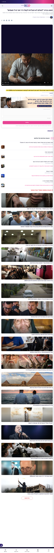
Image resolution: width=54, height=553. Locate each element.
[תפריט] (51, 6)
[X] (6, 20)
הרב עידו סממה (44, 95)
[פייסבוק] (9, 20)
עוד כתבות (27, 498)
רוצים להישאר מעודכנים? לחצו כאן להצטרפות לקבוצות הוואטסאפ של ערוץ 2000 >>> (29, 90)
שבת (51, 95)
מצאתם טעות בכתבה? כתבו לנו (47, 92)
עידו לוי (48, 17)
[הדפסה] (12, 20)
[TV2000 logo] (27, 5)
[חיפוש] (2, 5)
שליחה (27, 122)
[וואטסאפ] (4, 20)
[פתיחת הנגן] (1, 545)
